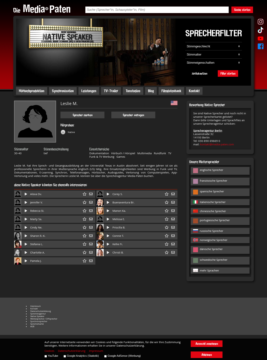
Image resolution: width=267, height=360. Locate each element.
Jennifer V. (36, 202)
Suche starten (242, 9)
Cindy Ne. (36, 227)
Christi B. (118, 252)
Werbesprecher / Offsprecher (43, 319)
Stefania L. (36, 244)
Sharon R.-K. (37, 236)
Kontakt (194, 90)
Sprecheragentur (38, 313)
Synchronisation (63, 90)
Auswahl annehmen (206, 343)
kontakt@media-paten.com (217, 144)
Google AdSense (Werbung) (124, 355)
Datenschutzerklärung (40, 311)
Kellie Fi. (117, 244)
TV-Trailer (111, 90)
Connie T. (118, 236)
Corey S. (117, 194)
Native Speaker (37, 316)
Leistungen (88, 90)
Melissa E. (118, 219)
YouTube (53, 355)
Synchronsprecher (38, 321)
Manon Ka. (119, 210)
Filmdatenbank (171, 90)
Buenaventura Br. (123, 202)
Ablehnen (206, 354)
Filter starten (228, 73)
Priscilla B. (118, 227)
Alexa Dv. (36, 194)
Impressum (35, 306)
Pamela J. (36, 261)
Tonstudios (133, 90)
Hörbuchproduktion (31, 90)
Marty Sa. (36, 219)
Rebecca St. (37, 210)
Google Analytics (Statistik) (83, 355)
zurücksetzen (199, 73)
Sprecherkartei (37, 324)
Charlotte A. (37, 252)
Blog (151, 90)
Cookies (49, 351)
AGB (32, 326)
